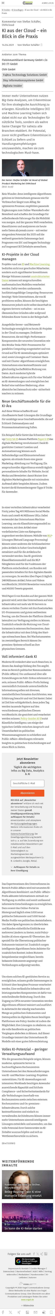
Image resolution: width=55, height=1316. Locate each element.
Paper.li (42, 439)
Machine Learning (39, 264)
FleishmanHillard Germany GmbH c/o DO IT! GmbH (24, 62)
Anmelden (48, 3)
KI (23, 264)
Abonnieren (28, 793)
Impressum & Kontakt (18, 1268)
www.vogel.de (27, 1299)
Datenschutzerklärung (22, 833)
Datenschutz (9, 1271)
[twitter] (11, 1312)
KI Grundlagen (17, 10)
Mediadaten (24, 1274)
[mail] (36, 1312)
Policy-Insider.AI (30, 718)
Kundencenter (38, 1274)
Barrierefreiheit (24, 1271)
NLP (49, 535)
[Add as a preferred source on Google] (27, 1261)
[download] (43, 1312)
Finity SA (10, 439)
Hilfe (41, 1271)
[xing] (19, 1312)
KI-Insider (6, 10)
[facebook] (3, 1312)
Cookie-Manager (38, 1268)
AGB (35, 1271)
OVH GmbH (8, 69)
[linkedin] (28, 1312)
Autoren (32, 1277)
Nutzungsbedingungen (25, 823)
